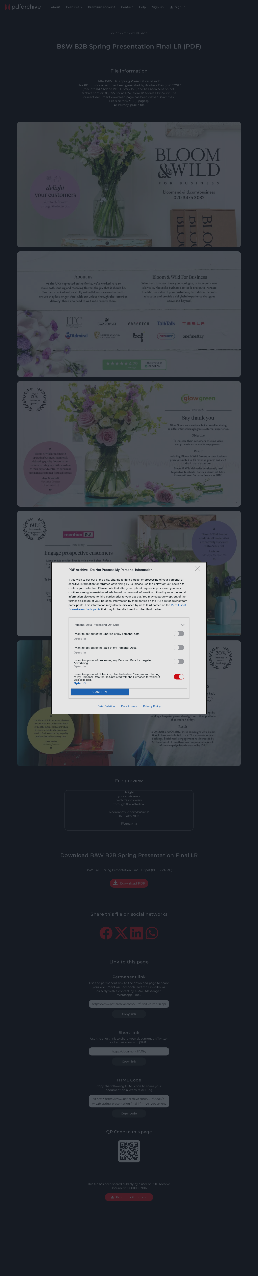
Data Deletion (106, 706)
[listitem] (129, 625)
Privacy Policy (152, 706)
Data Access (129, 706)
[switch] (179, 633)
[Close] (199, 570)
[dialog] (129, 638)
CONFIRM (100, 691)
